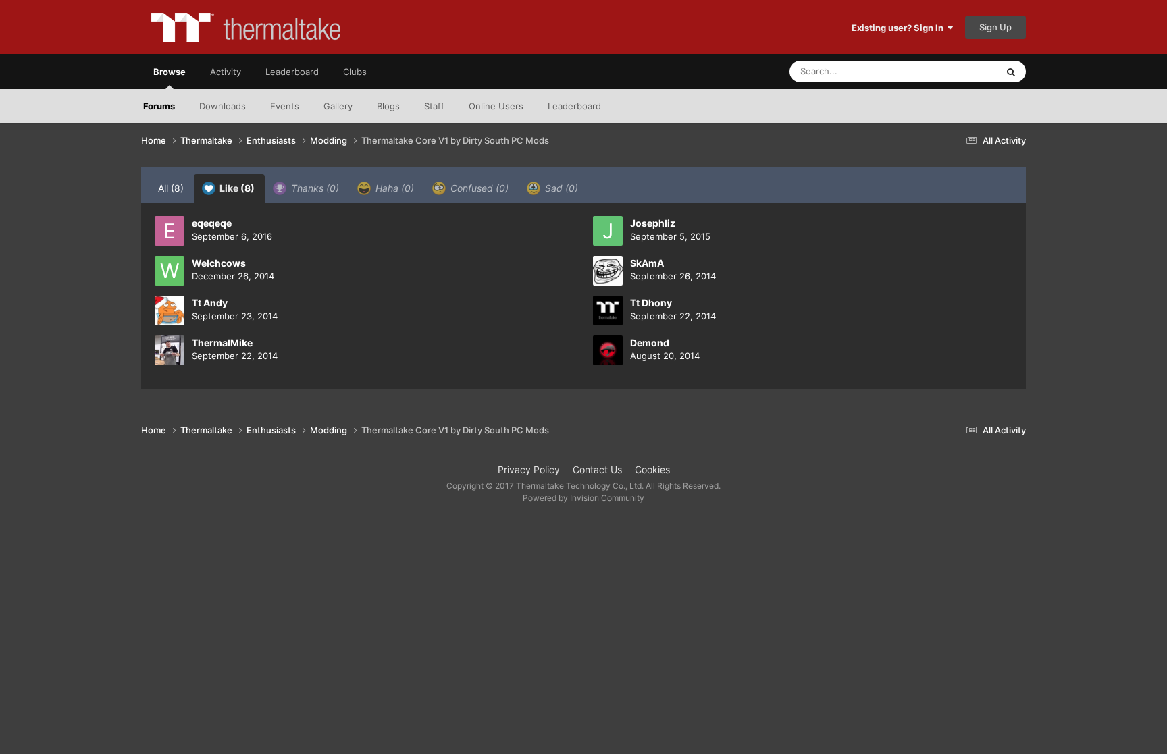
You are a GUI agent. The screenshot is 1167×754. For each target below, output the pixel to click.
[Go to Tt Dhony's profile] (608, 310)
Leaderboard (574, 106)
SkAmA (647, 263)
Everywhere (955, 71)
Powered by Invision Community (583, 498)
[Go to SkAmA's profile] (608, 271)
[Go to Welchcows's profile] (169, 271)
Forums (159, 106)
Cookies (652, 469)
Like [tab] (236, 188)
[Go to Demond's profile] (608, 350)
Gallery (338, 106)
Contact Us (597, 469)
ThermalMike (222, 342)
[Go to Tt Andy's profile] (169, 310)
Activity (225, 71)
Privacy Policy (529, 469)
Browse (169, 71)
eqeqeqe (212, 223)
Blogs (388, 106)
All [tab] (171, 188)
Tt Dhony (651, 302)
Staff (434, 106)
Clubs (355, 71)
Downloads (222, 106)
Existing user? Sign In (900, 27)
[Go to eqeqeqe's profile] (169, 231)
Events (284, 106)
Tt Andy (210, 302)
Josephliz (652, 223)
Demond (649, 342)
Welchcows (219, 263)
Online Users (496, 106)
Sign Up (995, 27)
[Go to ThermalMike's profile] (169, 350)
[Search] (1011, 71)
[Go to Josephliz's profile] (608, 231)
